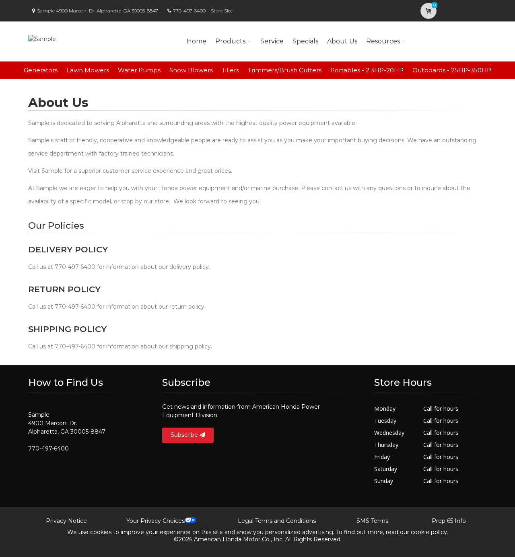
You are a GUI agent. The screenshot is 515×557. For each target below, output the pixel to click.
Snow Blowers (191, 70)
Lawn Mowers (87, 70)
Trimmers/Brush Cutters (284, 70)
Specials (305, 41)
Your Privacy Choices (155, 520)
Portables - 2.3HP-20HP (367, 70)
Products (230, 41)
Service (272, 41)
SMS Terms (372, 520)
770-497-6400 (189, 11)
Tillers (230, 70)
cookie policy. (429, 532)
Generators (41, 70)
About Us (342, 41)
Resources (383, 41)
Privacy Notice (66, 520)
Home (196, 41)
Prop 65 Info (449, 520)
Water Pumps (139, 70)
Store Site (222, 11)
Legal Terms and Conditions (277, 520)
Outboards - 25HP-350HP (451, 70)
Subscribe (185, 434)
